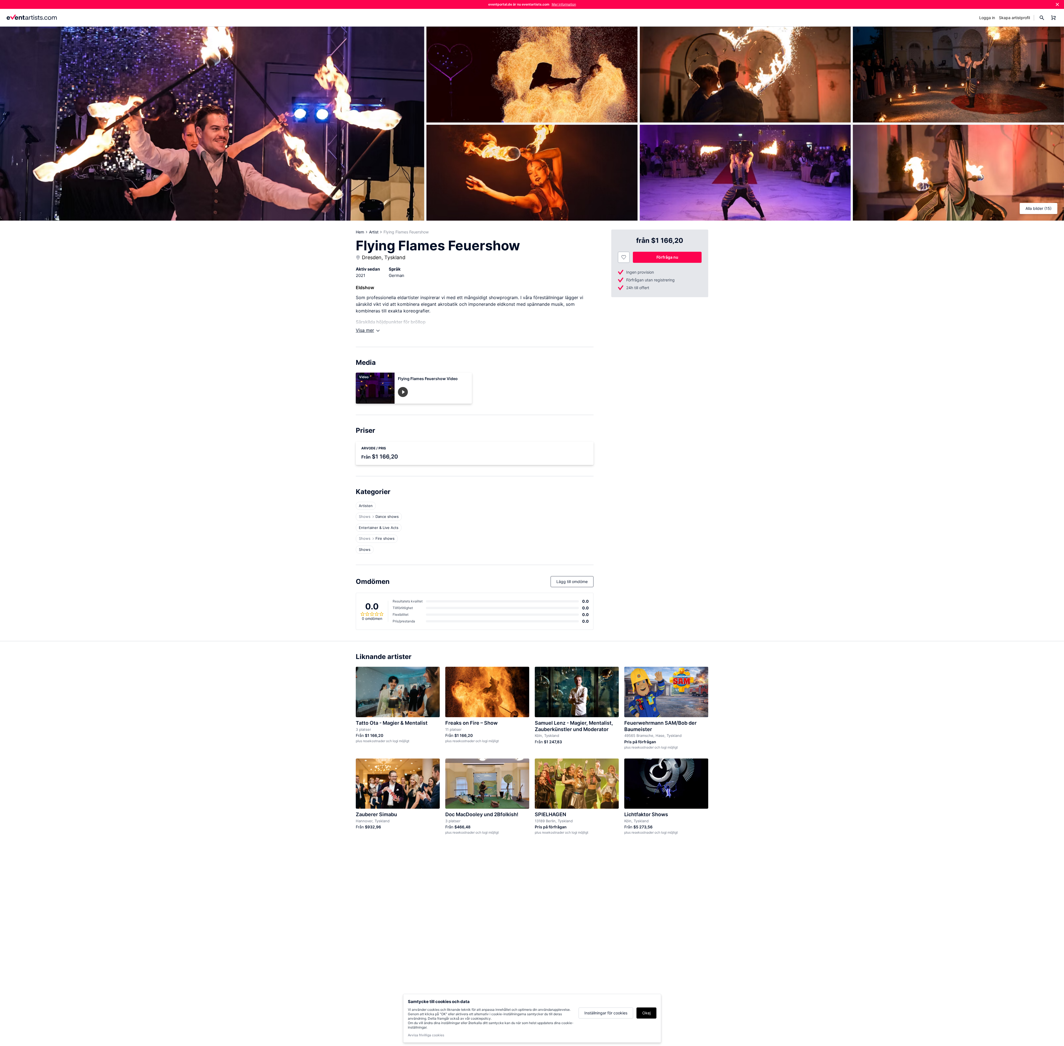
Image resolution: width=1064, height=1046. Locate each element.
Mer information (564, 4)
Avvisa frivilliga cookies (426, 1035)
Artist (373, 232)
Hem (360, 232)
